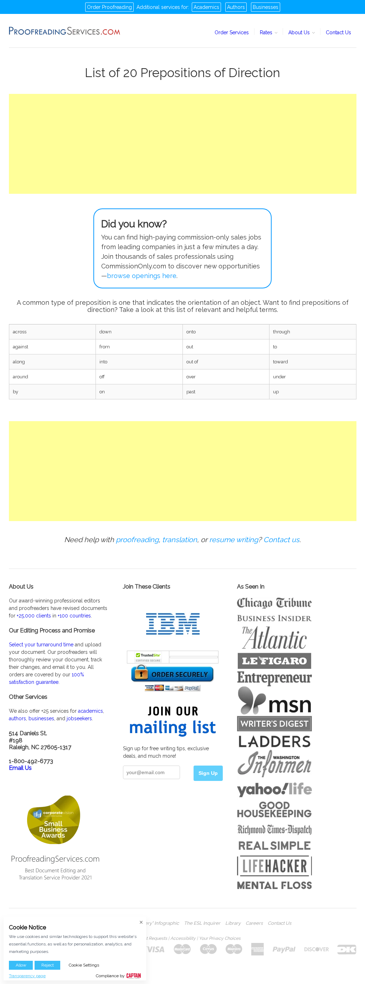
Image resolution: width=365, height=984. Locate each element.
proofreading (137, 539)
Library (233, 923)
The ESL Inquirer (202, 923)
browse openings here (141, 275)
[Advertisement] (182, 144)
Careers (254, 923)
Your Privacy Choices (220, 938)
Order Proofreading (109, 7)
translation (179, 539)
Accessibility (183, 938)
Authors (236, 7)
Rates (267, 32)
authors (17, 718)
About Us (299, 32)
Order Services (232, 32)
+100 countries (74, 616)
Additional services (158, 7)
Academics (206, 7)
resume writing (233, 539)
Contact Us (338, 32)
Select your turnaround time (41, 644)
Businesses (265, 7)
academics (90, 711)
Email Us (20, 768)
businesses (41, 718)
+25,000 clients (34, 616)
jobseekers (79, 718)
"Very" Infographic (159, 923)
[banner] (65, 30)
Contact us (281, 539)
